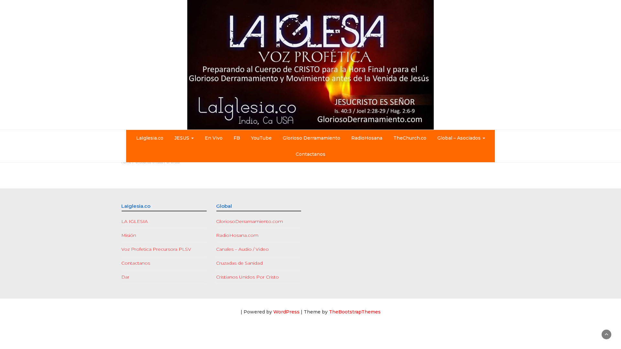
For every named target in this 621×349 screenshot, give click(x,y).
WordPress (286, 312)
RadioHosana (366, 138)
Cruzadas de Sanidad (239, 263)
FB (237, 138)
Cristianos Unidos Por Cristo (247, 277)
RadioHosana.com (237, 235)
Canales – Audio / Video (242, 249)
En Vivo (214, 138)
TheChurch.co (409, 138)
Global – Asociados (459, 138)
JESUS (182, 138)
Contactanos (310, 154)
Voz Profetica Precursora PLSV (156, 249)
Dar (125, 277)
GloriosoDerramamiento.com (249, 221)
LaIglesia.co (149, 138)
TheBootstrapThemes (355, 312)
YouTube (261, 138)
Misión (128, 235)
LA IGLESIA (134, 221)
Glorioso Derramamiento (311, 138)
